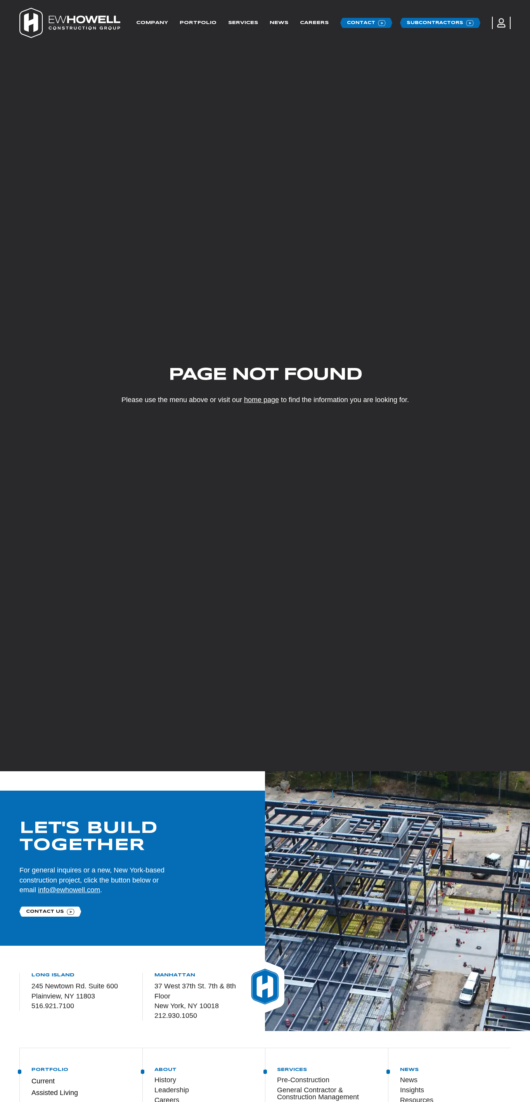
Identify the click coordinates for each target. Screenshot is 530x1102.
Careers (314, 23)
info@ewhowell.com (69, 890)
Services (243, 23)
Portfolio (198, 23)
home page (261, 400)
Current (43, 1081)
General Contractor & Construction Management (318, 1093)
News (279, 23)
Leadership (171, 1089)
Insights (412, 1089)
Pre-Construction (303, 1079)
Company (152, 23)
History (165, 1079)
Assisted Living (54, 1093)
